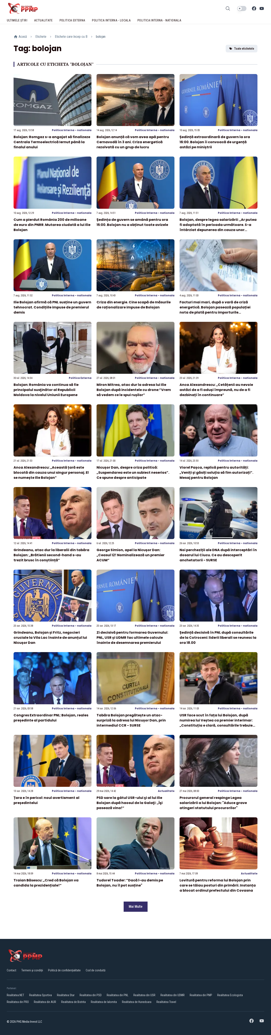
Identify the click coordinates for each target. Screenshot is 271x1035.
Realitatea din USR (144, 995)
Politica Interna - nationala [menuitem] (159, 20)
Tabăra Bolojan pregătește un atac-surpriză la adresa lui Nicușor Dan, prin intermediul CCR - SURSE (131, 720)
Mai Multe (135, 907)
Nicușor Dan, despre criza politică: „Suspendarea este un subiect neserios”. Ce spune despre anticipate (133, 472)
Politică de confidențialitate (64, 970)
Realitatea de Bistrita (73, 1002)
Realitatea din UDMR (172, 995)
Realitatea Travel (166, 1002)
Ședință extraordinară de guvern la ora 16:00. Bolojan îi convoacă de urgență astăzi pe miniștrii (215, 142)
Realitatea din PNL (117, 995)
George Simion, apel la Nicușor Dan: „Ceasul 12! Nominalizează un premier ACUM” (131, 555)
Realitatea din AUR (45, 1002)
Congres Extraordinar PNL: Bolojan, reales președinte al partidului (51, 718)
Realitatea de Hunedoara (136, 1002)
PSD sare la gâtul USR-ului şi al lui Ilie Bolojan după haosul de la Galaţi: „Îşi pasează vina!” (130, 802)
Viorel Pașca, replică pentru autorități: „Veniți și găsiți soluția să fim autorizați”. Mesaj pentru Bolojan (216, 472)
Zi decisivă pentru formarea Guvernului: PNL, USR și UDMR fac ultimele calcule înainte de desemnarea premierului (132, 637)
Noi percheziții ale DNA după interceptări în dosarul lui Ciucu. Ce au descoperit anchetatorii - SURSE (218, 555)
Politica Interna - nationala (71, 130)
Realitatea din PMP (201, 995)
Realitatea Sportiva (40, 995)
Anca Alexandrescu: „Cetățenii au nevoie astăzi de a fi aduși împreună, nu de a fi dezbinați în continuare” (216, 389)
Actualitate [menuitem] (43, 20)
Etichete (40, 37)
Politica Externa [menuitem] (72, 20)
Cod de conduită (95, 970)
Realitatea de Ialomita (104, 1002)
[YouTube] (261, 8)
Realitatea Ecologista (230, 995)
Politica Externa (80, 378)
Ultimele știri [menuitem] (17, 20)
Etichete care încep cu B (71, 37)
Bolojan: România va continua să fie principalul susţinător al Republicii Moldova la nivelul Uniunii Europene (46, 389)
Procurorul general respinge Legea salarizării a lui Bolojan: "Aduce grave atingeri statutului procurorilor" (213, 802)
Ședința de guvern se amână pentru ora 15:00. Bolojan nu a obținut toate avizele (132, 222)
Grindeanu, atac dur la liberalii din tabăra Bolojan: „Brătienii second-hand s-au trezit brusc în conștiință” (51, 555)
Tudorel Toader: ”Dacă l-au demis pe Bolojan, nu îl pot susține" (130, 883)
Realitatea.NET (15, 995)
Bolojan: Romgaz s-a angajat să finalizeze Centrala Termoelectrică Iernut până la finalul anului (52, 142)
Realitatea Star (66, 995)
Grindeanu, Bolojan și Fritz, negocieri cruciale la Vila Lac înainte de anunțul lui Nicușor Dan (50, 637)
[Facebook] (254, 8)
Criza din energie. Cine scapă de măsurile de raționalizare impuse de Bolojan (134, 305)
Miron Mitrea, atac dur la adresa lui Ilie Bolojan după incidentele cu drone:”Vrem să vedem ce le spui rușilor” (134, 389)
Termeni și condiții (32, 970)
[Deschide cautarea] (228, 8)
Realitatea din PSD (91, 995)
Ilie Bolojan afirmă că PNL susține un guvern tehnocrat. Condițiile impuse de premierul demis (52, 307)
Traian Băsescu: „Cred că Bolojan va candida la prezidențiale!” (46, 883)
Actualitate (166, 791)
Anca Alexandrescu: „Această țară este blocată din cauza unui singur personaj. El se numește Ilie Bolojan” (51, 472)
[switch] (241, 8)
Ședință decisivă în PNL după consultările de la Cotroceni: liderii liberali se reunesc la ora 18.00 (218, 637)
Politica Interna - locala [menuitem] (111, 20)
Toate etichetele (244, 48)
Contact (11, 970)
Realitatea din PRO (18, 1002)
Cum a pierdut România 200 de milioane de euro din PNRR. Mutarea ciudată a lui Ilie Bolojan (52, 224)
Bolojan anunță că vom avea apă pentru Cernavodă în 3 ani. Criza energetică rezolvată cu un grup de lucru (133, 142)
